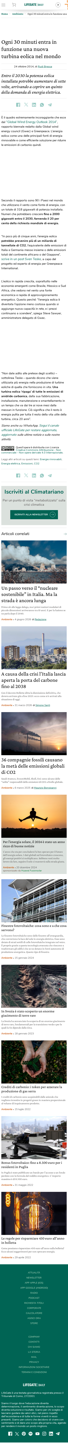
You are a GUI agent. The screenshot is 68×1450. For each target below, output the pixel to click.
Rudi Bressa (45, 66)
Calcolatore (34, 1313)
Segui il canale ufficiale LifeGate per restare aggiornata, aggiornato (30, 430)
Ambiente (6, 619)
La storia (34, 1352)
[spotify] (31, 1434)
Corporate (34, 1308)
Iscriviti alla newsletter (31, 514)
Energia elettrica (10, 463)
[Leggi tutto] (64, 533)
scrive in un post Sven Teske (21, 259)
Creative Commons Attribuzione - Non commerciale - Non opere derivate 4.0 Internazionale (32, 451)
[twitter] (17, 1434)
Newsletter (34, 1277)
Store (18, 5)
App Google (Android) (34, 1287)
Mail (34, 1357)
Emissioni (27, 463)
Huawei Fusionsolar (31, 870)
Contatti (34, 1341)
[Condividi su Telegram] (50, 105)
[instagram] (44, 1434)
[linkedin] (51, 1434)
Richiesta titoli (34, 1303)
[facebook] (10, 1434)
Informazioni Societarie (34, 1367)
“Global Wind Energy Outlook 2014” (31, 122)
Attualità (34, 1272)
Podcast (34, 1298)
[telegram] (58, 1434)
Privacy (34, 1362)
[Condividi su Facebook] (18, 105)
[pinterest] (24, 1434)
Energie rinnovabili (51, 459)
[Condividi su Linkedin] (34, 105)
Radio (34, 1292)
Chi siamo (34, 1347)
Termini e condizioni (34, 1372)
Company (34, 1336)
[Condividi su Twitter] (26, 105)
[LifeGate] (34, 4)
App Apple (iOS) (34, 1282)
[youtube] (37, 1434)
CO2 (36, 463)
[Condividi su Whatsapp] (42, 105)
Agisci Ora (34, 1318)
